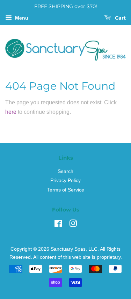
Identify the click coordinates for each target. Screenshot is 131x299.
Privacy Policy (65, 180)
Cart (120, 18)
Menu (21, 18)
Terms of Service (65, 190)
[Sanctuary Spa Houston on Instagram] (73, 225)
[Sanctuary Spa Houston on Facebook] (58, 225)
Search (65, 171)
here (10, 112)
